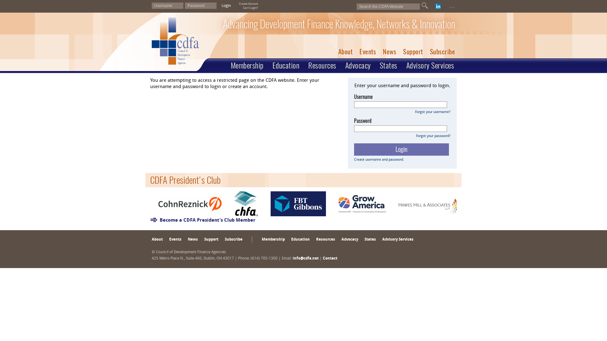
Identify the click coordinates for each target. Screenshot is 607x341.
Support (413, 51)
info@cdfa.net (306, 258)
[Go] (425, 6)
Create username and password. (379, 160)
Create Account (248, 4)
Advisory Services (430, 65)
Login (226, 6)
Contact (330, 258)
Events (367, 51)
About (345, 51)
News (389, 51)
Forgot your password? (433, 136)
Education (286, 65)
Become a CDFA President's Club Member (207, 220)
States (388, 65)
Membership (247, 65)
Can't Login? (250, 8)
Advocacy (358, 65)
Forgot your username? (433, 112)
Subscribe (442, 51)
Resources (322, 65)
